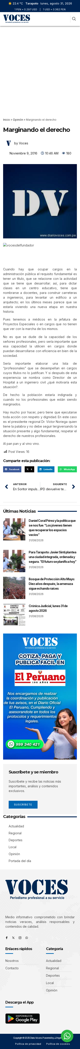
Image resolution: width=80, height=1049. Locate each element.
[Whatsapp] (26, 937)
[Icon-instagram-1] (20, 937)
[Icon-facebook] (6, 937)
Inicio (6, 119)
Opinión (18, 119)
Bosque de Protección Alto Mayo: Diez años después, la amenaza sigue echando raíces (52, 583)
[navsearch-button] (74, 19)
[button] (66, 19)
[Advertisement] (40, 68)
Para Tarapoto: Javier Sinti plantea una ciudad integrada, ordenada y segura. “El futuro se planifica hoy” (52, 556)
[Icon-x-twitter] (13, 937)
